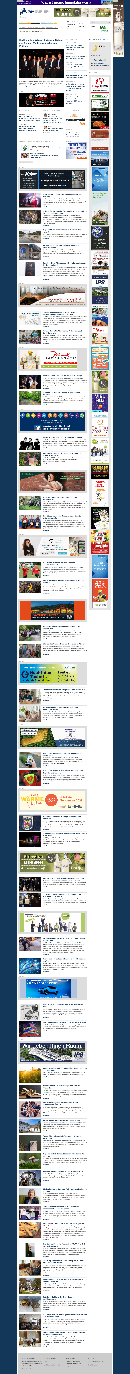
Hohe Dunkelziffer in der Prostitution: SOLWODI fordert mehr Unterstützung (64, 1245)
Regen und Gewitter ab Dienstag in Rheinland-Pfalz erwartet (75, 67)
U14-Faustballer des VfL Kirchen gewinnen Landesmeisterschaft (59, 564)
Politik (28, 22)
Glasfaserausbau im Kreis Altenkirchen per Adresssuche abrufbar (64, 960)
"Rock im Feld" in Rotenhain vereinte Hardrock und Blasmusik (62, 195)
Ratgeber (42, 27)
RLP (55, 22)
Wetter (56, 27)
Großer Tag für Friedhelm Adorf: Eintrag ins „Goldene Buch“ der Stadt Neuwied (63, 1261)
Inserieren (81, 22)
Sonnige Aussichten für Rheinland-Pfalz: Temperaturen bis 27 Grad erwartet (65, 1069)
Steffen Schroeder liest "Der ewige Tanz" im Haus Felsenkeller (61, 1087)
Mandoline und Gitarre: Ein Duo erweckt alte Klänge (62, 376)
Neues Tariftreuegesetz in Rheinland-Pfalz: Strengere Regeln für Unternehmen (63, 772)
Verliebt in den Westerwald (52, 1365)
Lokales (22, 27)
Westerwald (25, 31)
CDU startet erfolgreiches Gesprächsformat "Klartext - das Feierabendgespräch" (65, 1316)
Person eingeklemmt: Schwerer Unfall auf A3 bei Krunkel (64, 1022)
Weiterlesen (51, 87)
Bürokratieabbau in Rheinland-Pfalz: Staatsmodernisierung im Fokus (65, 1190)
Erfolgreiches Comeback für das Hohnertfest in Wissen (63, 644)
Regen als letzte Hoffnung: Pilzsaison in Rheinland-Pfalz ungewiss (64, 1155)
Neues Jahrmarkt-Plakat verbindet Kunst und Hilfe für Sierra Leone (63, 1006)
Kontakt (81, 31)
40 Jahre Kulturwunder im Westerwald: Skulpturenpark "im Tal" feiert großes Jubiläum (65, 212)
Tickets (93, 26)
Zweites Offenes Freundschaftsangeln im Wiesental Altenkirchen (62, 1137)
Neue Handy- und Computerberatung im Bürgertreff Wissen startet (62, 754)
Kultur (50, 22)
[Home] (20, 17)
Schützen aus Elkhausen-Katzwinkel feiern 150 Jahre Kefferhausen (63, 627)
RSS (45, 1362)
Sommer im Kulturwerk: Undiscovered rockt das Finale (63, 878)
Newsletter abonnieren (72, 137)
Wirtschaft (36, 22)
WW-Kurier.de (71, 24)
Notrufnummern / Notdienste (74, 133)
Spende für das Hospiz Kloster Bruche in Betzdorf (62, 1120)
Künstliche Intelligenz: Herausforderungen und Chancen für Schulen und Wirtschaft (64, 1333)
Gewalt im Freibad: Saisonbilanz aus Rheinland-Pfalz (63, 1171)
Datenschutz (82, 27)
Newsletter (70, 29)
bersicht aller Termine (25, 162)
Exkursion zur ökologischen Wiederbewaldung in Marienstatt (61, 393)
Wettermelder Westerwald (101, 65)
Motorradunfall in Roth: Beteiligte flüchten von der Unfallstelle (75, 47)
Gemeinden (49, 27)
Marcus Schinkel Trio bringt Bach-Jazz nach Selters (62, 437)
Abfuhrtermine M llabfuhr (73, 135)
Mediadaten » (70, 1367)
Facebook (72, 22)
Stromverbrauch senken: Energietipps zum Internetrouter (64, 689)
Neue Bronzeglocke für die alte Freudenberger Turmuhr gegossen (64, 581)
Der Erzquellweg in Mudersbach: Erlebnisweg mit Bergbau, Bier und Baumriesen (30, 118)
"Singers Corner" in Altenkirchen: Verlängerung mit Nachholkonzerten (62, 332)
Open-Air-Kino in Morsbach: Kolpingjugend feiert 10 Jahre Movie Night (65, 834)
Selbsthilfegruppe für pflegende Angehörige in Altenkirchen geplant (60, 708)
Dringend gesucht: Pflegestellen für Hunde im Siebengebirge (60, 498)
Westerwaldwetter (99, 63)
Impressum (82, 29)
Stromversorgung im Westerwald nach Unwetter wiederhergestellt (61, 246)
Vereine (44, 22)
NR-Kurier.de (71, 27)
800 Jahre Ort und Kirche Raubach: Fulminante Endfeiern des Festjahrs (64, 939)
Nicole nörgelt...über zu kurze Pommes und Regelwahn (53, 131)
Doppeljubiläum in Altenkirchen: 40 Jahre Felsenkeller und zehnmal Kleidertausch (65, 1280)
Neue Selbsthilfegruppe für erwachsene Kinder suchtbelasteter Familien (60, 1103)
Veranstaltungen (33, 27)
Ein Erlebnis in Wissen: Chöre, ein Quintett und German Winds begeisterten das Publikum (41, 42)
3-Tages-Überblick (99, 60)
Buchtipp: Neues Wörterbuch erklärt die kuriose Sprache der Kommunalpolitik (64, 264)
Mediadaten (82, 24)
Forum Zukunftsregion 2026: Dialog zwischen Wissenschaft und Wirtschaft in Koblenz (60, 313)
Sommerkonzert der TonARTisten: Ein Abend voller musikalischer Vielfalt (62, 454)
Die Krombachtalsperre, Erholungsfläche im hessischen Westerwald (27, 129)
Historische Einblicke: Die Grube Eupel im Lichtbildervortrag (59, 1298)
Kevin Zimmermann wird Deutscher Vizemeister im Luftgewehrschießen (62, 517)
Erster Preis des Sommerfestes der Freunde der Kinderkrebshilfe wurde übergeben (61, 1208)
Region (22, 22)
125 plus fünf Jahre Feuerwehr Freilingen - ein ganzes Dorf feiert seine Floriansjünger (65, 895)
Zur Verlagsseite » (27, 1369)
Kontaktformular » (93, 1365)
